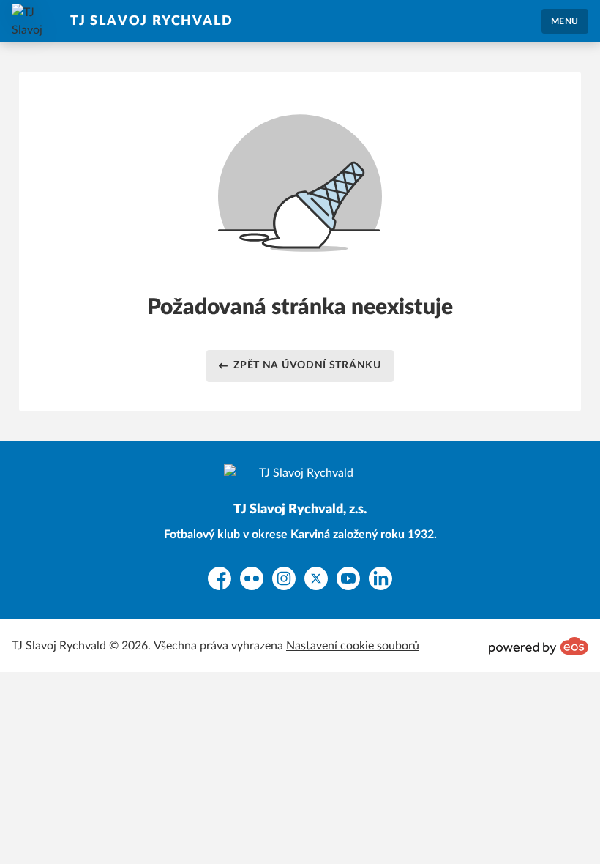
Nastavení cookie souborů (352, 646)
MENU (565, 21)
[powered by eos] (538, 646)
